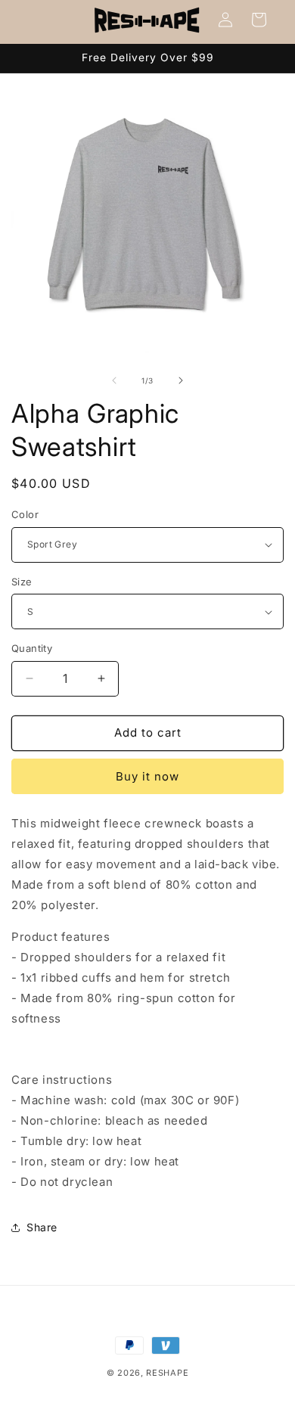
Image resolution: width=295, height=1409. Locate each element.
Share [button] (41, 1227)
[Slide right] (180, 380)
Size (22, 582)
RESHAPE (167, 1372)
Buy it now (147, 776)
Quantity (31, 648)
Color (25, 514)
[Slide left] (114, 380)
